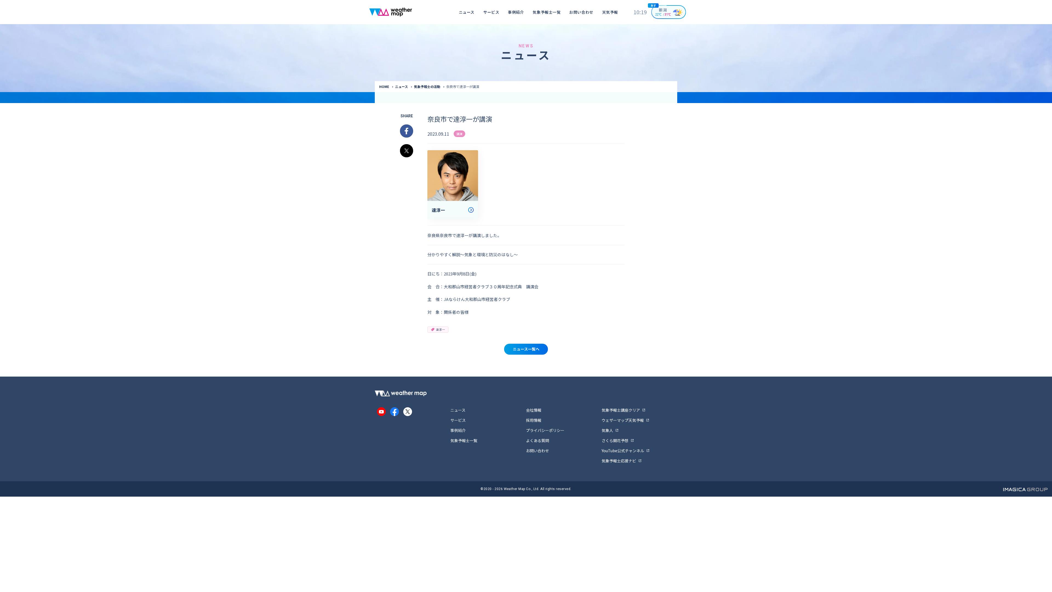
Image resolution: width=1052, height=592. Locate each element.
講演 (459, 134)
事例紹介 (516, 12)
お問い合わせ (581, 12)
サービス (491, 12)
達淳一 (440, 329)
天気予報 (610, 12)
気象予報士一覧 (547, 12)
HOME (384, 86)
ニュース (466, 12)
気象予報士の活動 (427, 86)
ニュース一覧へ (526, 349)
